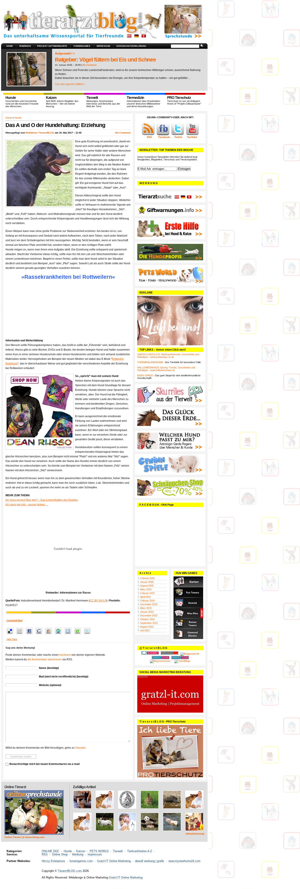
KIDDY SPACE (145, 375)
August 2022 (147, 626)
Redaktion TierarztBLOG (40, 132)
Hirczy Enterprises (53, 861)
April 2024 (145, 597)
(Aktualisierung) (195, 833)
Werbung (77, 854)
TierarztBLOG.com (70, 871)
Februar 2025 (147, 593)
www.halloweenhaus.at (162, 370)
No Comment (89, 65)
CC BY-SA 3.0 (98, 600)
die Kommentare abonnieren (44, 659)
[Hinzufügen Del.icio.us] (11, 634)
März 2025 (146, 589)
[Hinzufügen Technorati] (78, 634)
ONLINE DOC (50, 851)
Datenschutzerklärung (131, 46)
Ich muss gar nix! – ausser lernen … (26, 504)
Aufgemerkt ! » (65, 53)
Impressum (103, 46)
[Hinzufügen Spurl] (69, 634)
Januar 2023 (147, 611)
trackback (65, 654)
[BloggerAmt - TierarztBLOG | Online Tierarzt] (189, 653)
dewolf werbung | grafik (149, 861)
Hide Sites (12, 639)
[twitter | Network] (178, 134)
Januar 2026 (147, 582)
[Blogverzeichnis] (160, 661)
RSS (45, 854)
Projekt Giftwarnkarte (52, 46)
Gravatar (80, 747)
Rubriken (25, 46)
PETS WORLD (99, 851)
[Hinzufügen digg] (20, 634)
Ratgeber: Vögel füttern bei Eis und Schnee (105, 59)
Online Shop (60, 854)
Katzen (80, 851)
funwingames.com (81, 861)
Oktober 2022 (147, 619)
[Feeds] (148, 134)
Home (9, 46)
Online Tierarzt (15, 787)
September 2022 (149, 623)
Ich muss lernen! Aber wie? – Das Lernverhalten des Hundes (41, 500)
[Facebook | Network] (163, 134)
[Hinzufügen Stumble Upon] (59, 634)
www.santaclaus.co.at (161, 357)
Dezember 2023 (148, 604)
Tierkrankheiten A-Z (139, 851)
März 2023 (146, 608)
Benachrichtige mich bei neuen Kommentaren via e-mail (44, 764)
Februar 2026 (147, 578)
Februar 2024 (147, 600)
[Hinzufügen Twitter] (88, 634)
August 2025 (147, 585)
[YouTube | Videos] (192, 134)
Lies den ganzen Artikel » (70, 84)
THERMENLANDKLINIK (150, 362)
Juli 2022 (145, 630)
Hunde (18, 117)
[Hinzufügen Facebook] (30, 634)
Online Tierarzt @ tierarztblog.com (24, 837)
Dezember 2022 (148, 615)
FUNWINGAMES (82, 46)
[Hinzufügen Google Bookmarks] (40, 634)
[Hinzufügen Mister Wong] (49, 634)
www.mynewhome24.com (184, 861)
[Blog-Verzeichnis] (150, 653)
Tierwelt (118, 851)
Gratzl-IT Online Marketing (114, 861)
